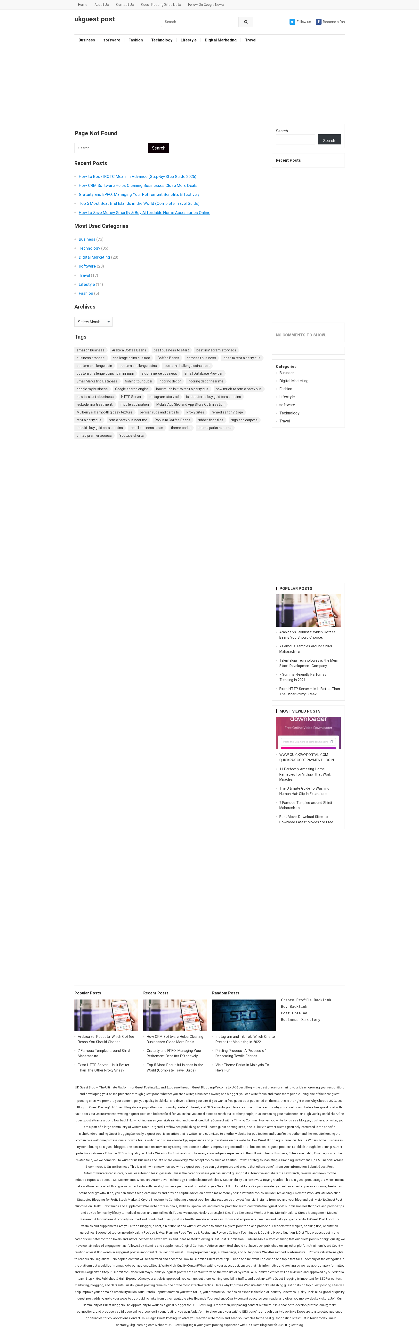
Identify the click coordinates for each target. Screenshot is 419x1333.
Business (87, 40)
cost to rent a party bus (242, 358)
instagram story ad (164, 397)
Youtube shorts (131, 435)
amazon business (91, 350)
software (111, 40)
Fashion (136, 40)
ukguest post (94, 19)
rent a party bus (89, 420)
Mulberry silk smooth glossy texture (104, 412)
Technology (161, 40)
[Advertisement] (209, 85)
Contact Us (125, 5)
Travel (250, 40)
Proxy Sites (195, 412)
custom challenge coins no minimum (105, 373)
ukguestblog (294, 1325)
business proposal (91, 358)
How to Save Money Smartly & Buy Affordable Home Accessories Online (144, 212)
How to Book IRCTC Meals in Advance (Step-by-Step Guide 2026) (137, 176)
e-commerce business (159, 373)
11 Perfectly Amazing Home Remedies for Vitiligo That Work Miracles (305, 774)
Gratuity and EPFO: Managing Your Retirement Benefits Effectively (139, 194)
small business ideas (146, 428)
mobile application (135, 404)
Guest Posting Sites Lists (161, 5)
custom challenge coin (94, 366)
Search (282, 131)
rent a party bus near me (128, 420)
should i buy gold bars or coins (100, 428)
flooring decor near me (205, 381)
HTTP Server (131, 397)
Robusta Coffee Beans (172, 420)
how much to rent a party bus (239, 389)
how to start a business (95, 397)
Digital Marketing (221, 40)
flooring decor (170, 381)
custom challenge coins (138, 366)
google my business (92, 389)
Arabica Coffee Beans (129, 350)
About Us (102, 5)
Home (82, 5)
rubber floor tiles (210, 420)
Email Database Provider (204, 373)
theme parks (181, 428)
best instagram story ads (216, 350)
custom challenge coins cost (187, 366)
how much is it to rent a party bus (182, 389)
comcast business (201, 358)
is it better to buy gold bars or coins (213, 397)
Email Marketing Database (97, 381)
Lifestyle (189, 40)
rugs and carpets (244, 420)
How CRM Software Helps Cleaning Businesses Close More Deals (138, 185)
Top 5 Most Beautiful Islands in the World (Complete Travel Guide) (139, 203)
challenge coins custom (131, 358)
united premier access (94, 435)
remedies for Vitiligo (227, 412)
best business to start (171, 350)
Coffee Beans (168, 358)
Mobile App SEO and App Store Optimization (190, 404)
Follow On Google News (206, 5)
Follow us (304, 22)
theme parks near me (215, 428)
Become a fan (334, 22)
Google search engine (132, 389)
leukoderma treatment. (95, 404)
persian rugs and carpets (159, 412)
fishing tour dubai (138, 381)
